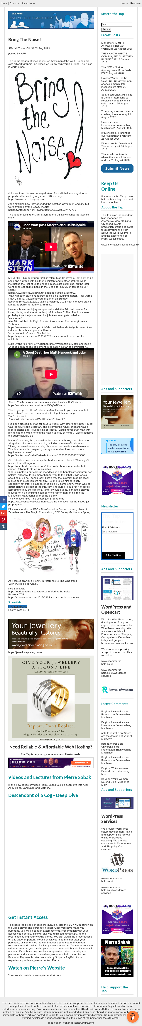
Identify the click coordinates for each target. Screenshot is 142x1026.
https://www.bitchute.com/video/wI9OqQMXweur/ (36, 405)
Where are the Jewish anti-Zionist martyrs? (117, 145)
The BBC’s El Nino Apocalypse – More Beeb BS (116, 70)
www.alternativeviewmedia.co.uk (120, 244)
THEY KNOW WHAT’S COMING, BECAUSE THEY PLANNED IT (117, 56)
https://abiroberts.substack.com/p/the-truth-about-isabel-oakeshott (47, 465)
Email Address (111, 527)
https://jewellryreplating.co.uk (25, 652)
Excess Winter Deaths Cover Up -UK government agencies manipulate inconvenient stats (116, 82)
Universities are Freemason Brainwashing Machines (116, 125)
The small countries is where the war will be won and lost (116, 157)
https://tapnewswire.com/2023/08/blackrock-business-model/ (43, 597)
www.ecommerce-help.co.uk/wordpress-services (114, 672)
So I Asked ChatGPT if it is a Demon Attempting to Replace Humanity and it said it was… (116, 99)
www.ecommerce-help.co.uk (111, 662)
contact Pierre (51, 960)
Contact (14, 3)
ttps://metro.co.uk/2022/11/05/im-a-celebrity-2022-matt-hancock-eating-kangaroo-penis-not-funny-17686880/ (50, 303)
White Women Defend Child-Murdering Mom (115, 771)
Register (135, 3)
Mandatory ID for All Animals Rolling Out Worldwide (112, 45)
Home (4, 3)
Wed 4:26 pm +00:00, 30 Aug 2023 (30, 48)
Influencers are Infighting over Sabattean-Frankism (116, 134)
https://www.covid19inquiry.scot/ (26, 199)
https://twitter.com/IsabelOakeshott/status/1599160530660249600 (46, 455)
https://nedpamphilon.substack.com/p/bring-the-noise (39, 591)
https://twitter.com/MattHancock (47, 410)
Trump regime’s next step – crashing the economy (117, 113)
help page (70, 954)
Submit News (28, 3)
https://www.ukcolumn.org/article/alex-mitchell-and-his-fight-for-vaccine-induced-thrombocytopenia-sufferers (50, 329)
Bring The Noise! (24, 39)
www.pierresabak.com (48, 975)
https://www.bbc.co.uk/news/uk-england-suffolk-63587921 (42, 292)
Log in (124, 3)
